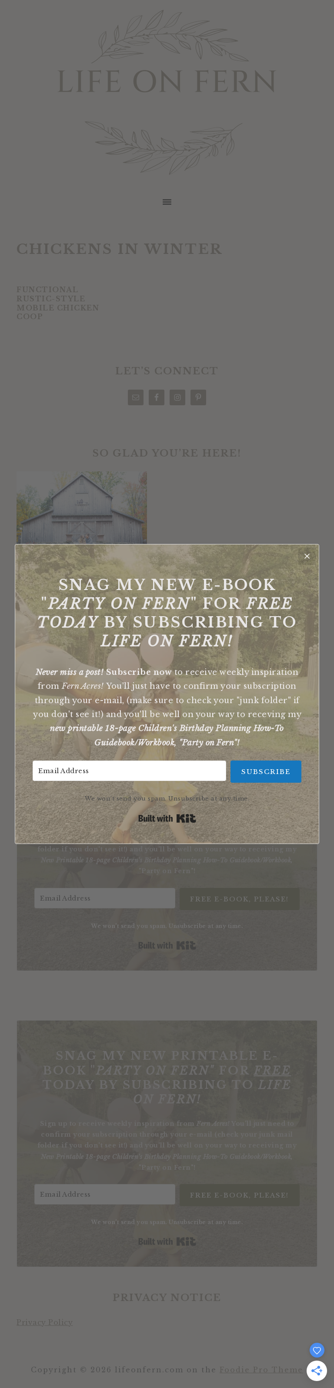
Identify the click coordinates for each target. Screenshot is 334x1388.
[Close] (307, 556)
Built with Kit (167, 818)
